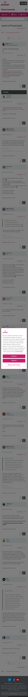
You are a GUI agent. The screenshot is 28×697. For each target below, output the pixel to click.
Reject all (14, 360)
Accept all (14, 356)
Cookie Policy (19, 351)
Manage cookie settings (14, 365)
